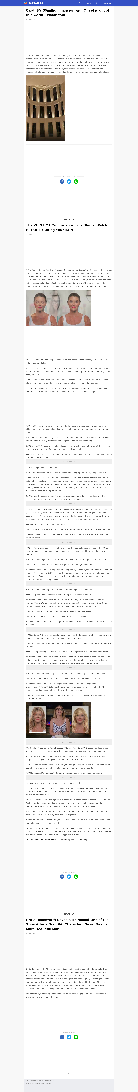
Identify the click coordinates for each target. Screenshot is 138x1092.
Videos (97, 3)
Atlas (89, 3)
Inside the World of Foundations (37, 840)
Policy (33, 1083)
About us (28, 1083)
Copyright (48, 1083)
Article (81, 3)
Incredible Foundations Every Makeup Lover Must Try (68, 840)
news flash (108, 3)
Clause (37, 1083)
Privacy (42, 1083)
